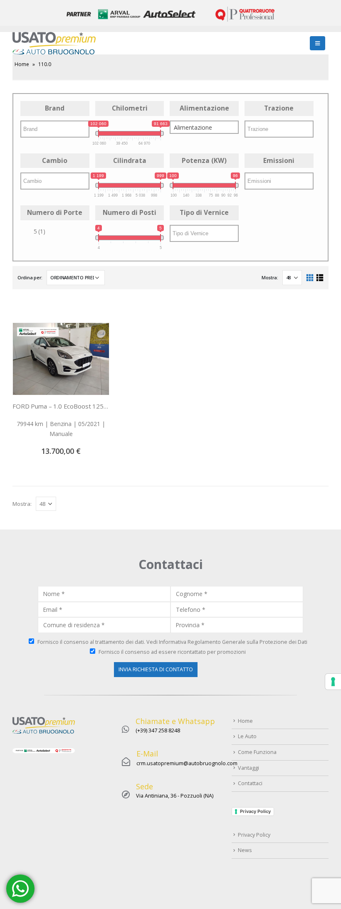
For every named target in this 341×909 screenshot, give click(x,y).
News (245, 850)
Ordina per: (29, 277)
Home (22, 64)
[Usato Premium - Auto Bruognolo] (54, 43)
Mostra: (270, 277)
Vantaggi (248, 767)
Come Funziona (257, 752)
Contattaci (250, 783)
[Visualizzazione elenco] (320, 278)
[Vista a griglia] (310, 278)
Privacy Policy (255, 811)
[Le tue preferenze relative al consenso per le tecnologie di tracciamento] (333, 682)
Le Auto (247, 736)
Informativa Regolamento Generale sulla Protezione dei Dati (233, 641)
